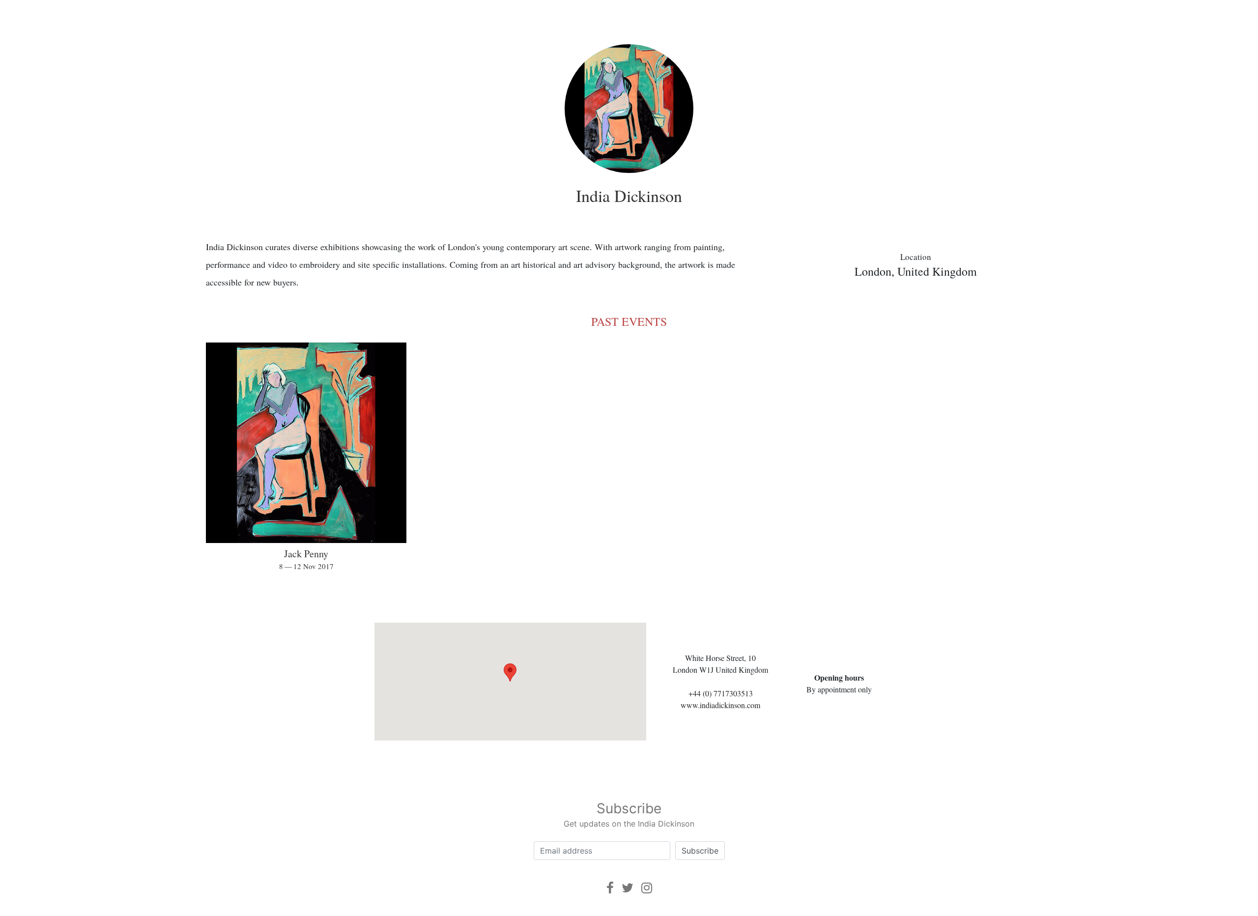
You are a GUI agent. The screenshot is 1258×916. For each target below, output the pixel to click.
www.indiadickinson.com (720, 705)
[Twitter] (627, 887)
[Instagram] (646, 887)
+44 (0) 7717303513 (720, 693)
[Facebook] (610, 887)
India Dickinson (629, 195)
